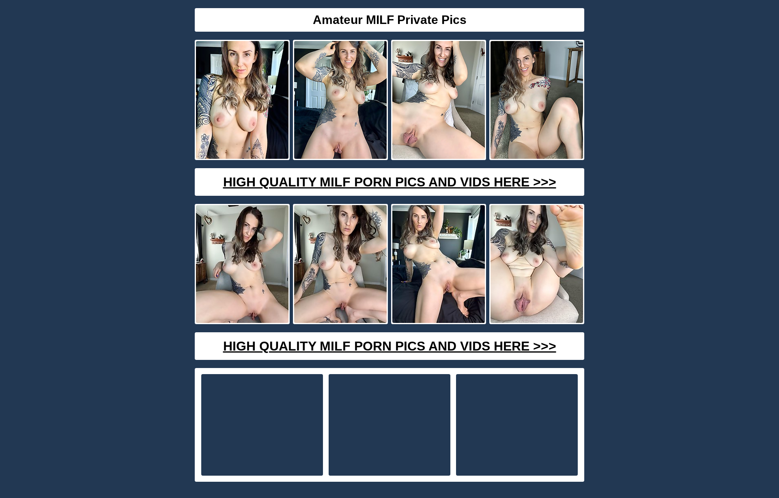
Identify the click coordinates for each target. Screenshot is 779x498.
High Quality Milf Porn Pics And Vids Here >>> (389, 182)
